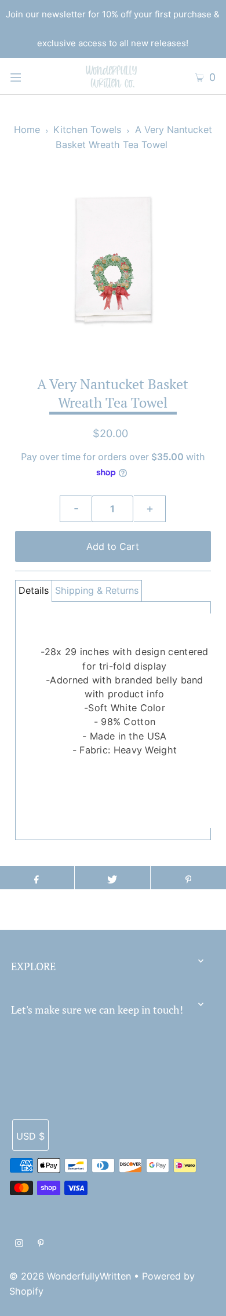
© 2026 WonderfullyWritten (70, 1276)
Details (34, 590)
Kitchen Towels (87, 129)
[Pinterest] (41, 1244)
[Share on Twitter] (112, 877)
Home (27, 129)
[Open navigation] (30, 76)
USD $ (30, 1136)
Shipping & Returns (96, 590)
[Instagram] (19, 1244)
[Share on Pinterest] (188, 877)
